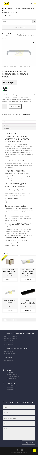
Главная (4, 34)
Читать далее (10, 279)
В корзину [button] (28, 279)
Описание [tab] (7, 122)
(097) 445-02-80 (8, 340)
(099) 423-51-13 (12, 9)
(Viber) (15, 336)
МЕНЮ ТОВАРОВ (20, 27)
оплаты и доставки (20, 238)
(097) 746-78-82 (8, 360)
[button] (33, 43)
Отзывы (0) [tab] (7, 128)
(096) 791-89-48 (8, 342)
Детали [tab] (6, 125)
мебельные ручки (20, 243)
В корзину (15, 106)
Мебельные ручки (24, 114)
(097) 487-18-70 (12, 13)
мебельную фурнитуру (11, 245)
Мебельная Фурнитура (15, 34)
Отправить (28, 442)
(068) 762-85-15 (22, 9)
